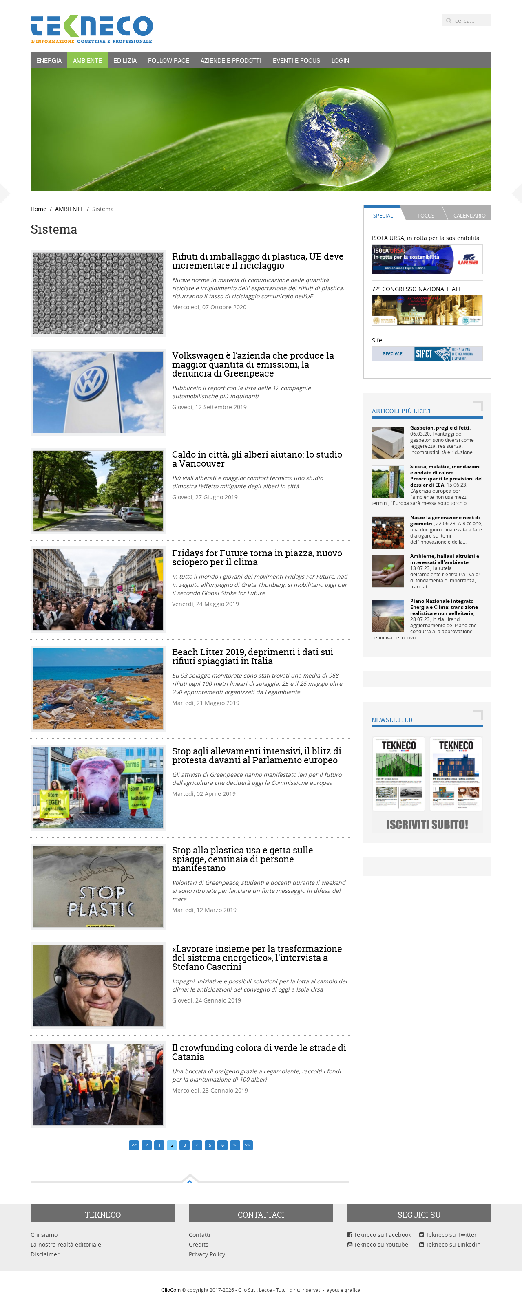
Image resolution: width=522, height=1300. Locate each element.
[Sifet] (427, 353)
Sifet (378, 340)
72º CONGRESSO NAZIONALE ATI (416, 289)
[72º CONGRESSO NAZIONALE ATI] (427, 309)
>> (248, 1145)
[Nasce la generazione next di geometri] (388, 532)
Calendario (469, 215)
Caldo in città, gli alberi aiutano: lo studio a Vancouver (257, 458)
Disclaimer (45, 1254)
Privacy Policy (207, 1254)
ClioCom (171, 1290)
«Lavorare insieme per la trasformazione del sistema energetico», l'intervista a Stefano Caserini (257, 958)
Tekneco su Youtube (380, 1244)
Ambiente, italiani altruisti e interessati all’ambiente (444, 559)
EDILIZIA (125, 60)
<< (134, 1145)
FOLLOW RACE (168, 60)
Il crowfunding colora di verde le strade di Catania (259, 1052)
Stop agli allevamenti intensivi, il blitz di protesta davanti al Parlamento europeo (256, 755)
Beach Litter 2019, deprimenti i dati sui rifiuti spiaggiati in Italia (252, 656)
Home (38, 209)
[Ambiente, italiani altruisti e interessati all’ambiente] (388, 571)
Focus (426, 215)
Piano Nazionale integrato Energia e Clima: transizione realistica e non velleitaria (444, 607)
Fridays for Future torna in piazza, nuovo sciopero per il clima (257, 557)
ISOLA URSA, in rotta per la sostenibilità (426, 238)
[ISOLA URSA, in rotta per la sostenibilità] (427, 258)
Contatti (199, 1234)
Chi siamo (44, 1234)
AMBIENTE (87, 60)
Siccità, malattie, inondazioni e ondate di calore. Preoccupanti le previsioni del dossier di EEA (446, 475)
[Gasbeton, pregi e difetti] (388, 442)
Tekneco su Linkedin (452, 1244)
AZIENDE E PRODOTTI (231, 60)
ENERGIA (49, 60)
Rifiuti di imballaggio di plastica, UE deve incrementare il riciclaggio (258, 260)
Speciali (384, 215)
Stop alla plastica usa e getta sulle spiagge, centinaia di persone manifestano (242, 859)
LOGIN (340, 60)
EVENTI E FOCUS (296, 60)
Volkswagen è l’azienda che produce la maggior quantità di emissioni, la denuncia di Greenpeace (253, 364)
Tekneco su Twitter (450, 1234)
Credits (198, 1244)
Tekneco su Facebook (381, 1234)
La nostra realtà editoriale (66, 1244)
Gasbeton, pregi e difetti (439, 427)
